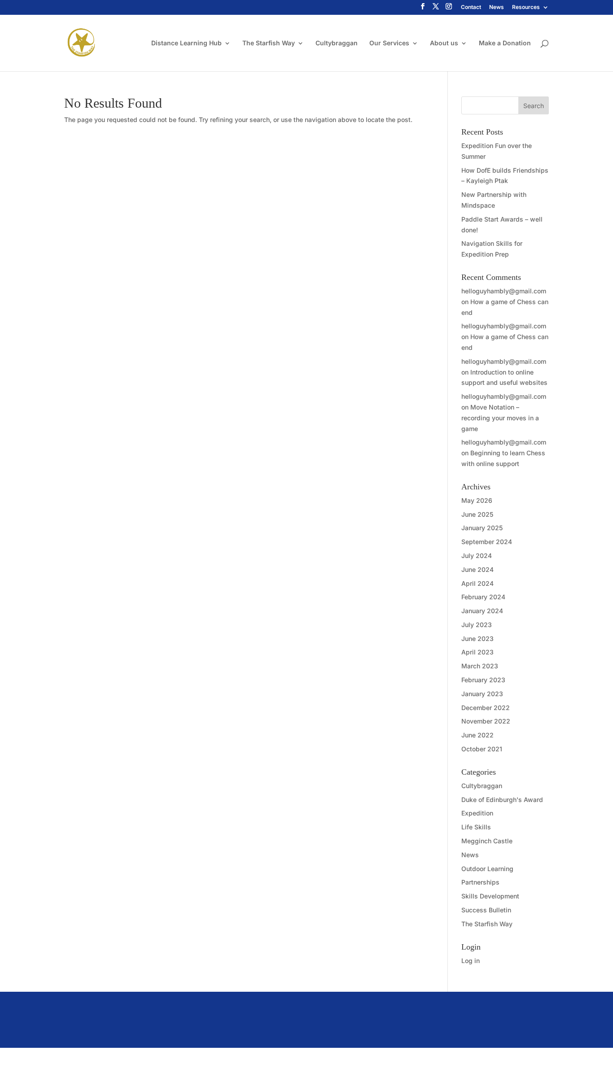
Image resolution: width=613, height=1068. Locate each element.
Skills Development (490, 896)
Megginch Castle (486, 841)
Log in (470, 960)
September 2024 (486, 541)
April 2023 (477, 652)
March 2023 (479, 666)
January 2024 (482, 611)
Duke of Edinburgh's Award (502, 799)
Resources (526, 7)
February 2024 (483, 597)
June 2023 (477, 638)
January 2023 (482, 693)
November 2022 (485, 721)
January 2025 (482, 528)
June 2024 (477, 569)
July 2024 (476, 555)
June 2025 (477, 514)
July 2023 (476, 624)
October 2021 (481, 749)
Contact (471, 7)
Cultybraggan (336, 43)
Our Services (389, 43)
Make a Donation (505, 43)
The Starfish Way (268, 43)
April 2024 (477, 583)
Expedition (477, 813)
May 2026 (476, 500)
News (496, 7)
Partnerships (480, 882)
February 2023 (483, 680)
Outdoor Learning (487, 868)
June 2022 (477, 735)
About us (444, 43)
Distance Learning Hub (186, 43)
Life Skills (476, 827)
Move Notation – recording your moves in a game (500, 417)
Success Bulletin (486, 910)
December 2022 (485, 707)
